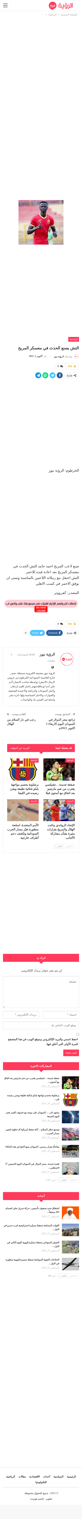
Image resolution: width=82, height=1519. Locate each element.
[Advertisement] (41, 58)
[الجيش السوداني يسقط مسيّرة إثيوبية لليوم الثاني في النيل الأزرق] (70, 1247)
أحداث (46, 1476)
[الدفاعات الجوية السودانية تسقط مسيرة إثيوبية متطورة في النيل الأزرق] (70, 1264)
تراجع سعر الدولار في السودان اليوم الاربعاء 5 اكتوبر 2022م (60, 724)
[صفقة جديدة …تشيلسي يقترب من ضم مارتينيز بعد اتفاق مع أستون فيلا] (59, 769)
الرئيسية (71, 1476)
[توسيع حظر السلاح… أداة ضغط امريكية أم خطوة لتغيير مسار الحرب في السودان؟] (70, 1134)
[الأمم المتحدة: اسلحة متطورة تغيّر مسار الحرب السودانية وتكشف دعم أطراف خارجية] (23, 810)
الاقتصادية (34, 1476)
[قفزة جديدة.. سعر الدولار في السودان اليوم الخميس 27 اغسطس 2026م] (70, 1168)
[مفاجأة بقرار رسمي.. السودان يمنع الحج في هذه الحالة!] (70, 1151)
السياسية (58, 1476)
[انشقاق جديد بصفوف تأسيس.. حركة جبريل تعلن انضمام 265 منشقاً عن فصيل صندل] (70, 1212)
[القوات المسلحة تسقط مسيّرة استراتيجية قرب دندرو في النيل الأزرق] (70, 1230)
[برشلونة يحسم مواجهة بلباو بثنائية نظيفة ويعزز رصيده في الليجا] (23, 769)
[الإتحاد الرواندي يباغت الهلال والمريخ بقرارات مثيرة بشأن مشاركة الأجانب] (59, 810)
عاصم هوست (37, 1498)
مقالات (22, 1476)
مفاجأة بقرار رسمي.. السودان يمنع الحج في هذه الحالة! (32, 1146)
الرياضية (74, 339)
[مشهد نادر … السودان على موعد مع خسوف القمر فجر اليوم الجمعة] (70, 1117)
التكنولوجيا (41, 1482)
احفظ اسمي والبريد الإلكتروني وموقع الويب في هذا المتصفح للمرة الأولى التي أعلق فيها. (43, 1042)
